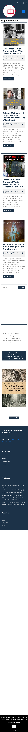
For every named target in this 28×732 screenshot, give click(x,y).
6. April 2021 (8, 123)
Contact (4, 464)
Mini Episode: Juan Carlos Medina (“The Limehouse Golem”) (13, 51)
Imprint (4, 458)
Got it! (14, 726)
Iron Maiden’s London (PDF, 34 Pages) (13, 490)
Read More (9, 79)
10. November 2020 (10, 190)
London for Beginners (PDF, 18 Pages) (12, 495)
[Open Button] (23, 11)
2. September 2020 (10, 252)
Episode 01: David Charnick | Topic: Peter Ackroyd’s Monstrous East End (13, 183)
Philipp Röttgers (6, 523)
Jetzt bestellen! (14, 417)
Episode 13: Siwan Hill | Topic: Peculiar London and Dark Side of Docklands (14, 116)
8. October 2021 (9, 56)
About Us (4, 520)
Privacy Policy (6, 461)
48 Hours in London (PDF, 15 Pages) (12, 492)
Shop (3, 525)
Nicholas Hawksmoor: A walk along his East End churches (14, 246)
